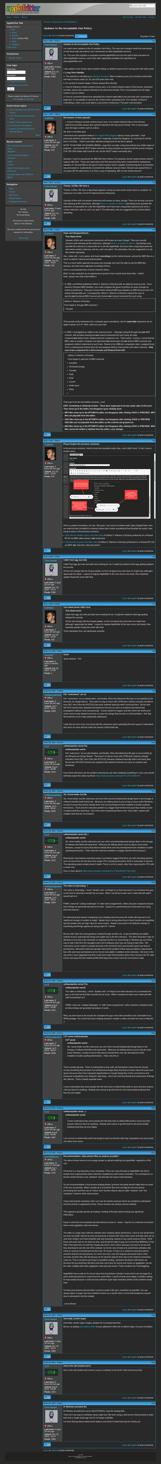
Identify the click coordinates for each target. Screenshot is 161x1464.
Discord (15, 35)
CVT (46, 746)
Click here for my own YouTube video (81, 542)
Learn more (11, 47)
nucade (10, 164)
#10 (153, 743)
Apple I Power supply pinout (21, 122)
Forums (16, 17)
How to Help (23, 238)
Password (11, 75)
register (54, 35)
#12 (153, 831)
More (38, 135)
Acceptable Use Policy (18, 202)
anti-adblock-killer (87, 1327)
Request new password (19, 85)
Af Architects (69, 22)
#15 (153, 1033)
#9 (154, 691)
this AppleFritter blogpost (106, 135)
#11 (153, 791)
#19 (153, 1363)
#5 (154, 441)
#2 (154, 114)
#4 (154, 230)
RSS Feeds (13, 195)
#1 (154, 41)
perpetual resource (100, 76)
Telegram (15, 44)
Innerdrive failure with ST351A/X (20, 174)
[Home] (23, 13)
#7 (154, 604)
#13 (153, 882)
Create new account (18, 82)
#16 (153, 1108)
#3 (154, 182)
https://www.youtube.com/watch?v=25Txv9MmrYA (118, 776)
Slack (14, 41)
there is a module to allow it (112, 204)
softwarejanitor (53, 695)
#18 (153, 1315)
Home (8, 17)
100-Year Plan (140, 17)
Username (12, 69)
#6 (154, 557)
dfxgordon (11, 151)
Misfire (14, 38)
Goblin (10, 162)
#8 (154, 651)
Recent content (15, 58)
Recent (24, 17)
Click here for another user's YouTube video (84, 535)
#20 (153, 1403)
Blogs (11, 188)
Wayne (10, 177)
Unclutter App (28, 99)
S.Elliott (48, 118)
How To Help (128, 17)
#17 (153, 1153)
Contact (152, 17)
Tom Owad (50, 45)
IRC (13, 30)
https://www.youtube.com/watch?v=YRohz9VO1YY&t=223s (109, 871)
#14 (153, 981)
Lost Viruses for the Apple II (21, 125)
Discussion (57, 22)
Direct (15, 99)
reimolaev (11, 158)
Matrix (14, 33)
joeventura (11, 171)
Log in (45, 35)
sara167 (49, 655)
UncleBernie (51, 1156)
